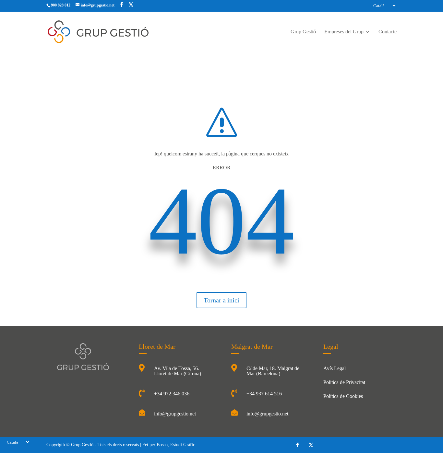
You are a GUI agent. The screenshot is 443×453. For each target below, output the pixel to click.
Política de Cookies (343, 396)
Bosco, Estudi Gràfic (176, 444)
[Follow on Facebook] (297, 444)
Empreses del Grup (344, 31)
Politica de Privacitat (344, 382)
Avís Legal (334, 368)
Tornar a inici (221, 300)
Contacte (387, 31)
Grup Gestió (303, 31)
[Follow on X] (311, 444)
